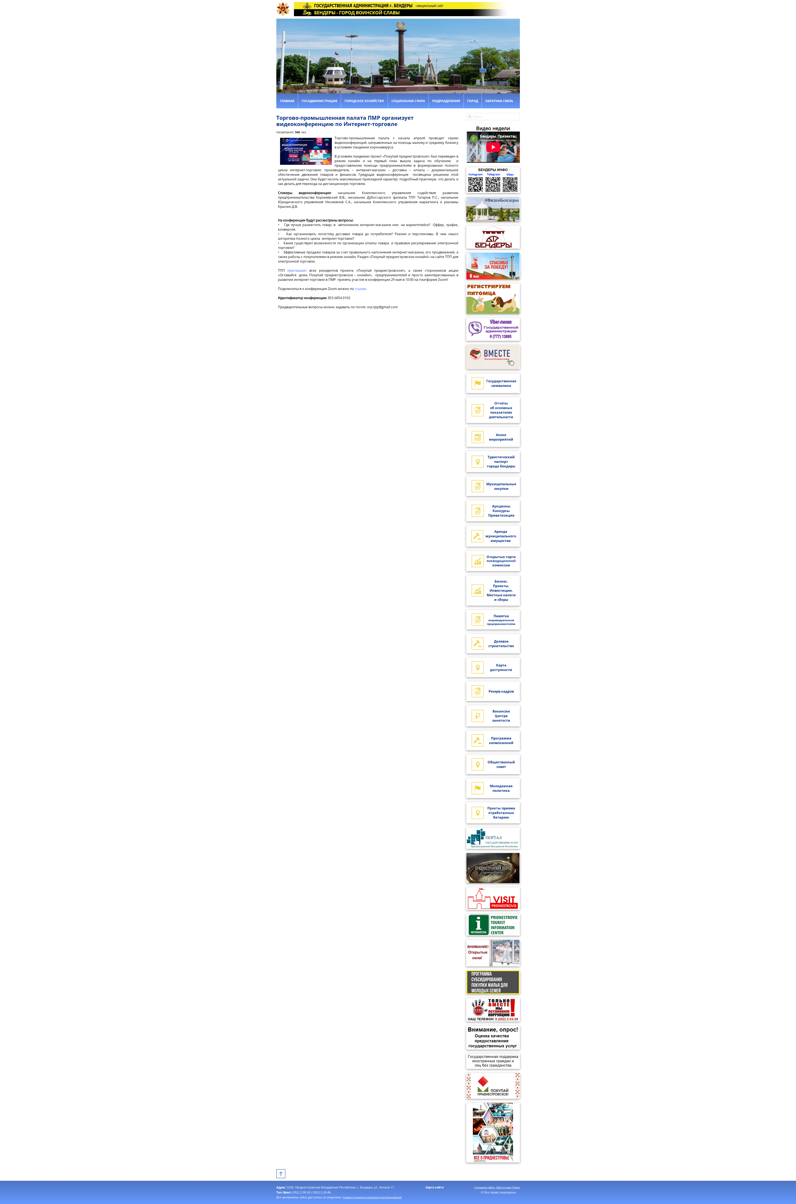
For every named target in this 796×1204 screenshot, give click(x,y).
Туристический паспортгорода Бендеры (501, 461)
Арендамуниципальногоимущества (500, 536)
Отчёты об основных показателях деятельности (501, 410)
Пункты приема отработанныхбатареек (501, 813)
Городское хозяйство (364, 101)
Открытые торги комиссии (501, 561)
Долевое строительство (501, 643)
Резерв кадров (501, 691)
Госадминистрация (319, 101)
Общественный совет (501, 764)
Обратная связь (499, 101)
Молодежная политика (501, 788)
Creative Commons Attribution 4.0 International (372, 1197)
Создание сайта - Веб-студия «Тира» (497, 1187)
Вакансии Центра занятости (501, 716)
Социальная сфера (408, 101)
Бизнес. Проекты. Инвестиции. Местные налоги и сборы (501, 590)
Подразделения (446, 101)
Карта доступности (501, 667)
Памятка (501, 620)
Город (472, 101)
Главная (287, 101)
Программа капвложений (501, 740)
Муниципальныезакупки (501, 486)
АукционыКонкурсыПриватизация (501, 511)
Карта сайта (435, 1187)
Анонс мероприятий (501, 437)
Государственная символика (501, 383)
